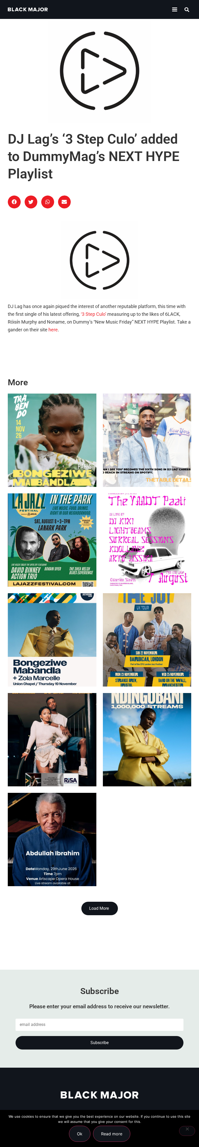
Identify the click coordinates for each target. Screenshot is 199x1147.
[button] (175, 9)
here (53, 329)
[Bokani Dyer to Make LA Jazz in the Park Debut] (52, 540)
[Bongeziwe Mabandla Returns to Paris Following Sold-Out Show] (52, 440)
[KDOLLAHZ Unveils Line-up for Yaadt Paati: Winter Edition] (147, 540)
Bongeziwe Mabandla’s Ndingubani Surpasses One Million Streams (143, 763)
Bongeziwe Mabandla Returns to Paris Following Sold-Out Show (51, 464)
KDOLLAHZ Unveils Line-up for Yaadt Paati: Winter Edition (147, 563)
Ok (79, 1133)
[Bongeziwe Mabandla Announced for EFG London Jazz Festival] (52, 640)
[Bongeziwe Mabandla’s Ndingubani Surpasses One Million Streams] (147, 739)
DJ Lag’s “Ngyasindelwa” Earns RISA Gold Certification (50, 763)
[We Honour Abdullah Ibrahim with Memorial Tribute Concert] (52, 839)
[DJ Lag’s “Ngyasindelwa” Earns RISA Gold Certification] (52, 739)
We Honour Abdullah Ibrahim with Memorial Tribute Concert (47, 863)
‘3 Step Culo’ (93, 314)
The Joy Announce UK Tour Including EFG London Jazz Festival (141, 663)
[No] (187, 1131)
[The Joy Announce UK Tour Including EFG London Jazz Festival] (147, 640)
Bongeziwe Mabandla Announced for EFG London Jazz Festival (46, 663)
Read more (111, 1133)
